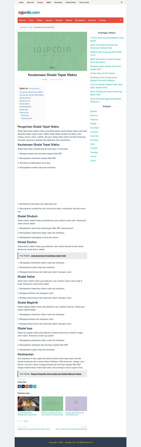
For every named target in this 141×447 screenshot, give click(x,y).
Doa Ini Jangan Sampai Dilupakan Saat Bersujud (71, 428)
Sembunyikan (34, 88)
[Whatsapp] (34, 386)
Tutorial (93, 156)
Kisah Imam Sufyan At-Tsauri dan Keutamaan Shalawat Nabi (52, 413)
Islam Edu (94, 135)
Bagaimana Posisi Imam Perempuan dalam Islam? (34, 428)
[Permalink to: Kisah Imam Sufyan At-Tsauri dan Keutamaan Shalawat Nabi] (52, 403)
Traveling (94, 152)
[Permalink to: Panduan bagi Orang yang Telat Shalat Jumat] (76, 403)
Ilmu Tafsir (94, 127)
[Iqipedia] (29, 11)
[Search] (120, 20)
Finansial (94, 119)
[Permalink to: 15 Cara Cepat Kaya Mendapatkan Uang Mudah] (28, 403)
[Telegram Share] (30, 386)
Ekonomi (93, 115)
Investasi (94, 131)
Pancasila (94, 139)
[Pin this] (27, 386)
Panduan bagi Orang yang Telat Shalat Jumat (74, 413)
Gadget (93, 123)
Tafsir (92, 144)
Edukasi (93, 111)
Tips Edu (94, 148)
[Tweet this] (23, 386)
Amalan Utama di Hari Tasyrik (102, 73)
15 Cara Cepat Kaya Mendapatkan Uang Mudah (27, 413)
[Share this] (19, 386)
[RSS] (121, 2)
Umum (26, 421)
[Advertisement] (52, 185)
